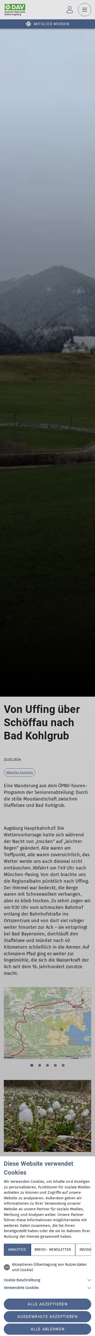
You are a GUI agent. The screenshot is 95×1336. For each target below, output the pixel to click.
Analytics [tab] (17, 1249)
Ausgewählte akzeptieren (47, 1316)
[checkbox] (47, 1267)
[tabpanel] (47, 1275)
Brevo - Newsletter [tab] (52, 1249)
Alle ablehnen (48, 1329)
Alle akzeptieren (47, 1304)
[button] (47, 1279)
